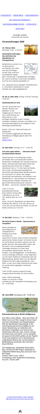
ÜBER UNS (21, 397)
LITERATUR (31, 24)
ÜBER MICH (18, 15)
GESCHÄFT (20, 399)
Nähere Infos (7, 140)
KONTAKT (20, 29)
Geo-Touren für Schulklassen (19, 20)
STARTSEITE (6, 15)
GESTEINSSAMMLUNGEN (13, 24)
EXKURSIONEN (31, 15)
